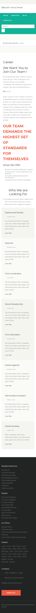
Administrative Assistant (15, 396)
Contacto (7, 20)
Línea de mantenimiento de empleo (14, 532)
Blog (25, 15)
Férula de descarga (8, 473)
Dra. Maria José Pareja (9, 518)
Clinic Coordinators (13, 274)
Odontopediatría (7, 483)
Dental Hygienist (12, 365)
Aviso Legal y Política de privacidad (14, 537)
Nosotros (5, 535)
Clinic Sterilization (12, 335)
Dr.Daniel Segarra (8, 502)
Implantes (5, 485)
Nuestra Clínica (7, 527)
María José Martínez (9, 513)
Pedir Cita (11, 593)
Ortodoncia (5, 470)
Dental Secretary (12, 426)
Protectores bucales (9, 475)
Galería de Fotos (7, 529)
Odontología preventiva (10, 478)
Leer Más (8, 233)
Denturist (9, 243)
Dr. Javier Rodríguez (9, 500)
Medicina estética (8, 488)
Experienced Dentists (14, 213)
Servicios (15, 15)
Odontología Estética (9, 480)
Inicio (5, 15)
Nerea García (6, 515)
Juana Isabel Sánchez (9, 507)
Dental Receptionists (14, 304)
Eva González (6, 510)
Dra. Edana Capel (7, 505)
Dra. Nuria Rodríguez (9, 497)
